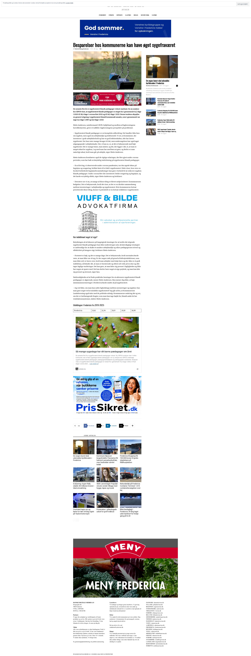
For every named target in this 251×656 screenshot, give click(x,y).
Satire (154, 15)
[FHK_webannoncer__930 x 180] (107, 99)
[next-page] (77, 520)
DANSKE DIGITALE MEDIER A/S (83, 602)
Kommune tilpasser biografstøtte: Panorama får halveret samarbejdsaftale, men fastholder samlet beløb (107, 460)
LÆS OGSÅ (77, 435)
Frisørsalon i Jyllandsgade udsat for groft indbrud (107, 510)
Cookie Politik (69, 3)
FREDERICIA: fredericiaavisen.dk (156, 627)
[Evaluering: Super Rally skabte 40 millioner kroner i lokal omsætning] (84, 474)
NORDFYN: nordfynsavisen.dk (155, 646)
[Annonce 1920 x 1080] (107, 395)
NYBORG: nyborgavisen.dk (154, 637)
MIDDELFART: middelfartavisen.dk (156, 633)
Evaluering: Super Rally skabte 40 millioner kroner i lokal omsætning (83, 486)
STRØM (111, 15)
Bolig (136, 15)
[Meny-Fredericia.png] (125, 568)
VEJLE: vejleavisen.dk (152, 631)
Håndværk (145, 15)
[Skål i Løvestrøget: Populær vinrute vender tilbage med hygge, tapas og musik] (107, 474)
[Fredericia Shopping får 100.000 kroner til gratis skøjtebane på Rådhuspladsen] (130, 447)
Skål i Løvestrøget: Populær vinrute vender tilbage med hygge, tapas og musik (107, 486)
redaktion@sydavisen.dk (116, 627)
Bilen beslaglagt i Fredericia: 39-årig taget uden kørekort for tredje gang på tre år (129, 512)
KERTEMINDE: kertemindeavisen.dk (156, 644)
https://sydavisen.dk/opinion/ (118, 611)
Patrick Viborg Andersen (82, 49)
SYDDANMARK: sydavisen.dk (155, 609)
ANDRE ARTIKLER (90, 435)
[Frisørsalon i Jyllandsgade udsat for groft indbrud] (107, 500)
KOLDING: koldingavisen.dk (154, 629)
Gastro (128, 15)
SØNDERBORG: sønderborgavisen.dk (156, 617)
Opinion (119, 15)
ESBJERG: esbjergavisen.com (154, 613)
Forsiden (102, 15)
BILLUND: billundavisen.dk (154, 615)
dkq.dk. (98, 623)
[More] (133, 426)
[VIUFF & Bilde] (107, 213)
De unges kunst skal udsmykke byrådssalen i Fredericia (82, 458)
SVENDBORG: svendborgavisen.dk (156, 640)
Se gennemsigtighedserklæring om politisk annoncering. (88, 642)
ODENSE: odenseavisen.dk (153, 635)
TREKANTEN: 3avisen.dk (153, 611)
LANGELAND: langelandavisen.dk (156, 642)
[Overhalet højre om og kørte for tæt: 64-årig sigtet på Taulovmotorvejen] (84, 500)
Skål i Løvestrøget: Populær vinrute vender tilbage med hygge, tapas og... (167, 130)
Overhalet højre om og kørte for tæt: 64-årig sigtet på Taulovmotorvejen (83, 511)
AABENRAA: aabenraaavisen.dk (155, 625)
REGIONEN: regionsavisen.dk (154, 607)
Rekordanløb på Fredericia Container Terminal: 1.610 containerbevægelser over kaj (130, 487)
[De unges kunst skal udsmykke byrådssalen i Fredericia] (84, 447)
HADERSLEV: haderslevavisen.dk (155, 621)
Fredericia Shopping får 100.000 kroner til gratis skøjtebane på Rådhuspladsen (129, 459)
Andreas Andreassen (152, 85)
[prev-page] (74, 520)
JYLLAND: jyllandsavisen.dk (154, 605)
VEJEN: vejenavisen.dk (152, 623)
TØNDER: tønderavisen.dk (153, 619)
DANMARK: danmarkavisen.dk (155, 602)
